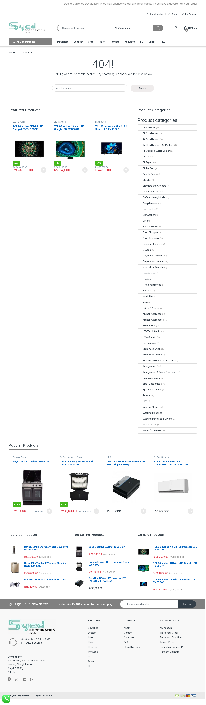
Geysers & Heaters (152, 255)
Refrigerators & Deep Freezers (159, 372)
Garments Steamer (152, 244)
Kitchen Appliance (152, 313)
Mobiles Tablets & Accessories (159, 360)
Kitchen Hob (149, 325)
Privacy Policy (167, 642)
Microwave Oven (152, 348)
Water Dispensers (152, 430)
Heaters (147, 279)
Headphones (149, 273)
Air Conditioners (151, 139)
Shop (174, 14)
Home (12, 52)
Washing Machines (152, 413)
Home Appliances (152, 284)
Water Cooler (150, 424)
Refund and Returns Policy (174, 647)
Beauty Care (149, 174)
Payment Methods (169, 651)
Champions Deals (152, 191)
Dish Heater (149, 209)
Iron (145, 302)
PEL (163, 41)
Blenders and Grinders (154, 185)
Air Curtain (148, 156)
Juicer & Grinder (151, 308)
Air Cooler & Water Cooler (156, 150)
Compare (129, 637)
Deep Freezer (150, 203)
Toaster (147, 395)
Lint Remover (149, 343)
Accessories (149, 127)
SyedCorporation (20, 695)
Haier (101, 41)
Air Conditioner (150, 133)
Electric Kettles (150, 226)
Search (142, 88)
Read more (96, 511)
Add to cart (43, 170)
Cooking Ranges (20, 457)
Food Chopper (150, 232)
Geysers (147, 249)
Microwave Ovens (152, 354)
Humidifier (148, 296)
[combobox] (85, 28)
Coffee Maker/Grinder (154, 197)
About (127, 627)
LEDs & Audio (19, 122)
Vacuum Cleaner (151, 407)
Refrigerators (149, 366)
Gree (90, 41)
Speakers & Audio (152, 389)
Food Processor (151, 238)
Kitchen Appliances (153, 319)
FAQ (126, 642)
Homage (114, 41)
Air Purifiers (148, 168)
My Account (191, 14)
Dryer (146, 220)
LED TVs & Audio (151, 331)
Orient (151, 41)
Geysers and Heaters (154, 261)
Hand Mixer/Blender (153, 267)
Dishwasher (149, 214)
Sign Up (187, 604)
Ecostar (78, 41)
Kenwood (130, 41)
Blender (147, 180)
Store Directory (132, 647)
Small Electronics (151, 383)
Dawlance (63, 41)
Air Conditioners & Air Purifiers (158, 145)
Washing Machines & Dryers (157, 418)
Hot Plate (147, 290)
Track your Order (169, 632)
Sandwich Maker (151, 378)
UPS (145, 401)
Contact (128, 632)
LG (141, 41)
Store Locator (156, 14)
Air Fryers (148, 162)
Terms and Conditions (171, 637)
